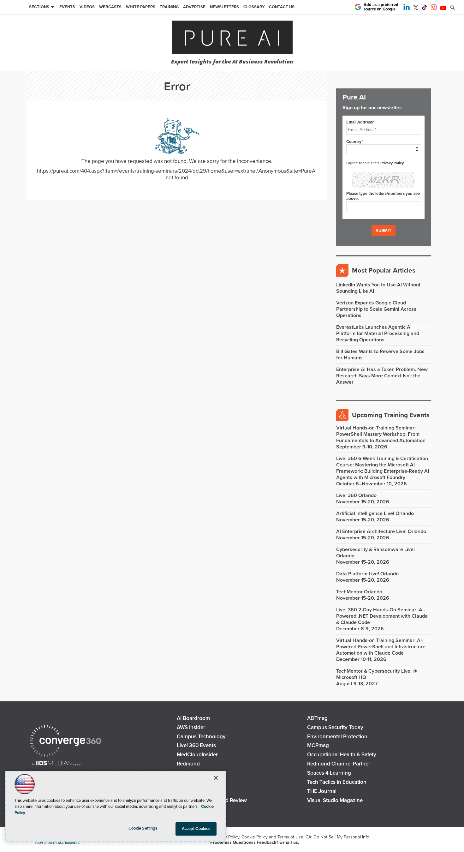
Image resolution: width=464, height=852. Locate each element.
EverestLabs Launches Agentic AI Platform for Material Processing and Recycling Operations (377, 333)
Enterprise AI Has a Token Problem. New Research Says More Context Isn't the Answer (382, 375)
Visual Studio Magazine (335, 800)
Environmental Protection (337, 736)
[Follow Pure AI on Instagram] (434, 8)
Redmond (188, 763)
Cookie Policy (254, 837)
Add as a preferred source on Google (381, 7)
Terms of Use (290, 837)
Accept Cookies (196, 828)
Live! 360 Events (196, 745)
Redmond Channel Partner (338, 763)
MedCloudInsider (197, 754)
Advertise (194, 6)
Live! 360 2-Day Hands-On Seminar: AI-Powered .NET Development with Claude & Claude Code (382, 616)
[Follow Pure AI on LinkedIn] (406, 8)
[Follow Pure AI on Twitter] (415, 8)
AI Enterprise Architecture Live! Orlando (381, 531)
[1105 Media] (56, 764)
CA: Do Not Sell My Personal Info (337, 837)
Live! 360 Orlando (356, 495)
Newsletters (224, 6)
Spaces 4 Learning (329, 773)
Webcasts (110, 6)
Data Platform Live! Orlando (367, 574)
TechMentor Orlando (359, 592)
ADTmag (317, 718)
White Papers (140, 6)
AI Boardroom (193, 718)
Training (169, 6)
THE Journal (321, 791)
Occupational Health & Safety (341, 754)
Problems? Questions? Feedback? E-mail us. (254, 842)
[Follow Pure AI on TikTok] (424, 8)
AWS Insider (191, 727)
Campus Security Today (335, 727)
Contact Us (281, 6)
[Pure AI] (232, 38)
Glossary (254, 6)
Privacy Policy (392, 163)
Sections (39, 6)
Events (67, 6)
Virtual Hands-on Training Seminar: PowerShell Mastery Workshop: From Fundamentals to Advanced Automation (380, 434)
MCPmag (318, 745)
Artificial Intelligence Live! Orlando (375, 513)
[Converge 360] (65, 741)
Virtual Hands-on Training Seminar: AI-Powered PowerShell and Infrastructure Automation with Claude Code (380, 646)
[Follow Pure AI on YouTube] (443, 8)
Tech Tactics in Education (336, 782)
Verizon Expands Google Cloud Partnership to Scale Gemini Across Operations (376, 309)
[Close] (216, 778)
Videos (87, 6)
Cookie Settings (143, 828)
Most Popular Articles (383, 270)
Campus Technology (201, 736)
